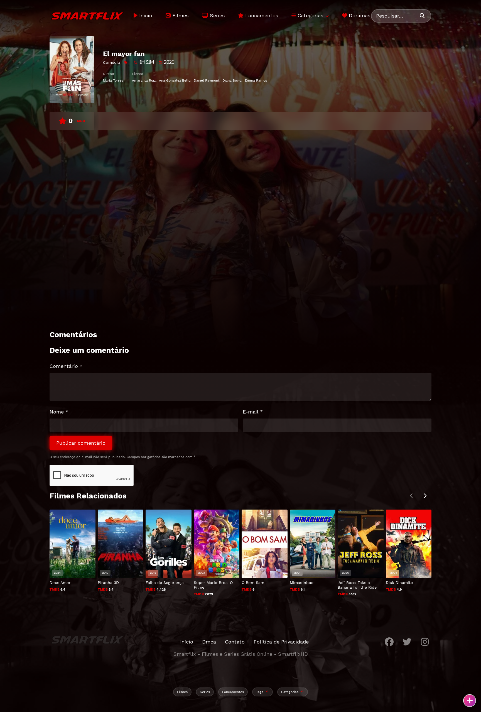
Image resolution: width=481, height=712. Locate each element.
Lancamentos (261, 15)
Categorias (309, 15)
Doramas (358, 15)
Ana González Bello (174, 80)
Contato (235, 642)
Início (186, 642)
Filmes (179, 15)
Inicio (145, 15)
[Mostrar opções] (469, 700)
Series (216, 15)
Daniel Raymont (206, 80)
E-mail (253, 412)
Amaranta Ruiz (144, 80)
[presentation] (424, 496)
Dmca (209, 642)
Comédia (111, 62)
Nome (59, 412)
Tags (259, 692)
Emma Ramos (256, 80)
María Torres (113, 80)
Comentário (66, 366)
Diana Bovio (231, 80)
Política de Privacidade (281, 642)
